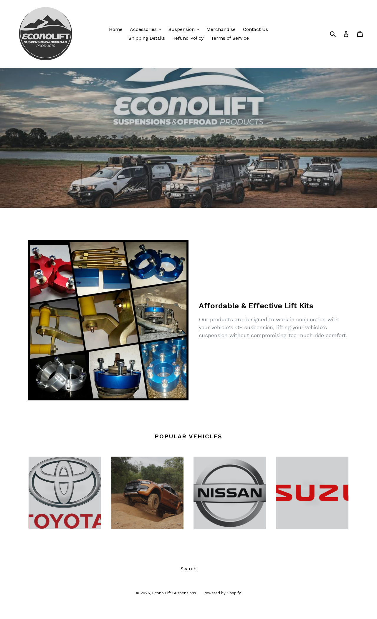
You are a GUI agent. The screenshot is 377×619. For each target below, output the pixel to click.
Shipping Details (146, 38)
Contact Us (255, 29)
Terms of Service (230, 38)
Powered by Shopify (222, 593)
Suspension (185, 29)
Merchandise (221, 29)
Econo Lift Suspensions (174, 593)
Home (116, 29)
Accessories (147, 29)
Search (188, 568)
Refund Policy (188, 38)
